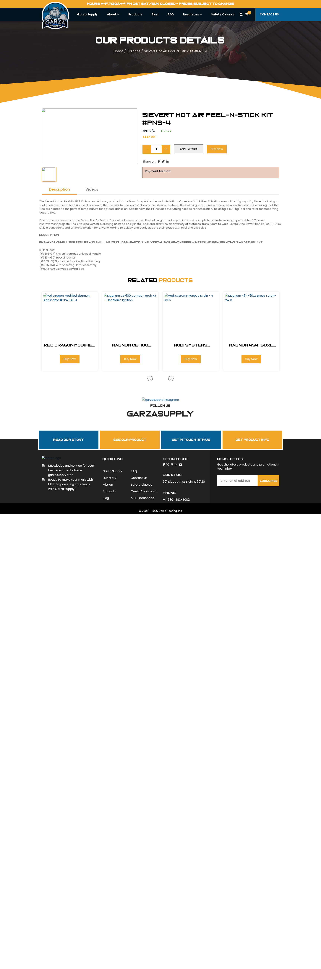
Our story (109, 478)
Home (118, 51)
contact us (269, 14)
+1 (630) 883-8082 (176, 500)
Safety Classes (222, 14)
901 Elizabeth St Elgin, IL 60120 (184, 481)
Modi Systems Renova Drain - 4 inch (132, 345)
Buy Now (217, 149)
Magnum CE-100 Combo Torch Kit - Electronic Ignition (71, 345)
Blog (155, 14)
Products (135, 14)
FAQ (171, 14)
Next (171, 378)
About (112, 14)
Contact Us (139, 478)
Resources (191, 14)
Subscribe (269, 480)
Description (59, 189)
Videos (91, 189)
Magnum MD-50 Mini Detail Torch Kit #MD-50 (253, 345)
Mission (108, 484)
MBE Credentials (143, 498)
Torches (133, 51)
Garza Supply (87, 14)
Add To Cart (188, 149)
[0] (247, 14)
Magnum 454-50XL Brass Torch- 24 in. (192, 345)
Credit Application (144, 491)
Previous (150, 378)
